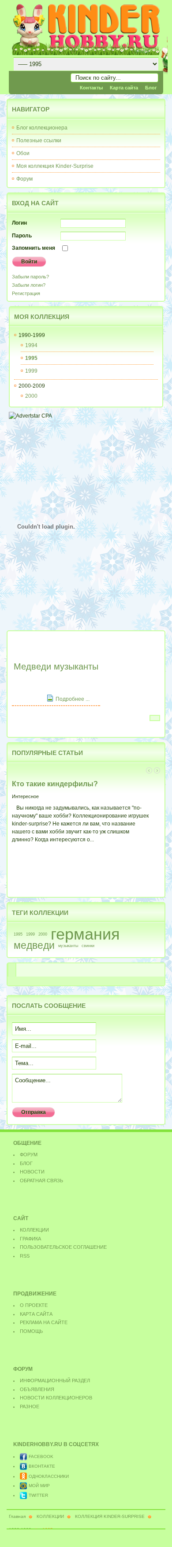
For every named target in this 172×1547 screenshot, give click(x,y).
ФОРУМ (28, 1154)
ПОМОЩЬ (31, 1331)
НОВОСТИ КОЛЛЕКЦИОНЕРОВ (56, 1397)
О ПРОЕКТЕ (34, 1305)
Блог (151, 87)
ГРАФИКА (30, 1238)
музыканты (68, 946)
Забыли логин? (28, 285)
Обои (23, 153)
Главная (17, 1516)
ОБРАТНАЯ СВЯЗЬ (41, 1180)
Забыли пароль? (30, 276)
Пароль (22, 236)
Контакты (91, 87)
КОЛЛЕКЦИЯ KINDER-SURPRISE (110, 1516)
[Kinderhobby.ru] (86, 28)
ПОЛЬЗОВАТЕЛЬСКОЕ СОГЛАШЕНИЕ (63, 1247)
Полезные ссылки (38, 140)
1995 (18, 934)
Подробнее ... (73, 699)
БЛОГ (26, 1163)
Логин (19, 223)
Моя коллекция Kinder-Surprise (54, 166)
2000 (42, 934)
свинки (88, 946)
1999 (30, 934)
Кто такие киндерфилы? (55, 784)
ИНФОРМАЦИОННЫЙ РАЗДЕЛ (55, 1380)
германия (85, 934)
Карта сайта (124, 87)
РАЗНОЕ (29, 1406)
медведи (34, 945)
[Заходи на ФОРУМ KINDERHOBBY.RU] (46, 624)
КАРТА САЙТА (36, 1314)
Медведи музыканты (56, 666)
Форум (24, 179)
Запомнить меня (33, 248)
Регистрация (26, 293)
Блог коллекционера (41, 128)
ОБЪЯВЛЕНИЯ (37, 1389)
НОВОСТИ (32, 1171)
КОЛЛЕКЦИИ (34, 1229)
